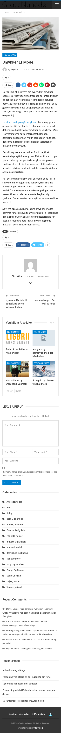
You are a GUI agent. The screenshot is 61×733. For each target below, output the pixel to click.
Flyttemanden (12, 648)
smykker (13, 231)
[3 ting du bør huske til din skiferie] (44, 369)
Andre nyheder (14, 502)
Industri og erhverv (16, 541)
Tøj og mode (10, 55)
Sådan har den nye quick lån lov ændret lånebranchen (27, 634)
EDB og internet (15, 524)
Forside (13, 714)
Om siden (24, 714)
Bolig (9, 513)
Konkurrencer (13, 558)
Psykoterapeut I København (19, 639)
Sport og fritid (14, 575)
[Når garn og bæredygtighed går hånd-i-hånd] (44, 338)
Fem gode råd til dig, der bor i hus (37, 648)
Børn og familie (15, 519)
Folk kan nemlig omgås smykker (19, 122)
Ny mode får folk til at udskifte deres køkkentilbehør (16, 304)
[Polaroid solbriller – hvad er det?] (17, 338)
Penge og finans (15, 570)
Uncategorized (14, 587)
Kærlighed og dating (17, 553)
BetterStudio (37, 728)
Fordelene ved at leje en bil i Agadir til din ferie (26, 677)
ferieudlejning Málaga (13, 670)
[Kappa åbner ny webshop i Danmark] (17, 369)
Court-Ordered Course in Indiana (21, 621)
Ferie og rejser (41, 363)
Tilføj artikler (39, 714)
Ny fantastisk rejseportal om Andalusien (23, 701)
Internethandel (14, 547)
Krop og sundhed (15, 564)
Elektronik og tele (16, 530)
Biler (9, 507)
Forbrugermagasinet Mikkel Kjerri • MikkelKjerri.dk (30, 630)
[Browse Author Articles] (30, 265)
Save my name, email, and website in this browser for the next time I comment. (30, 473)
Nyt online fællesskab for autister (19, 683)
